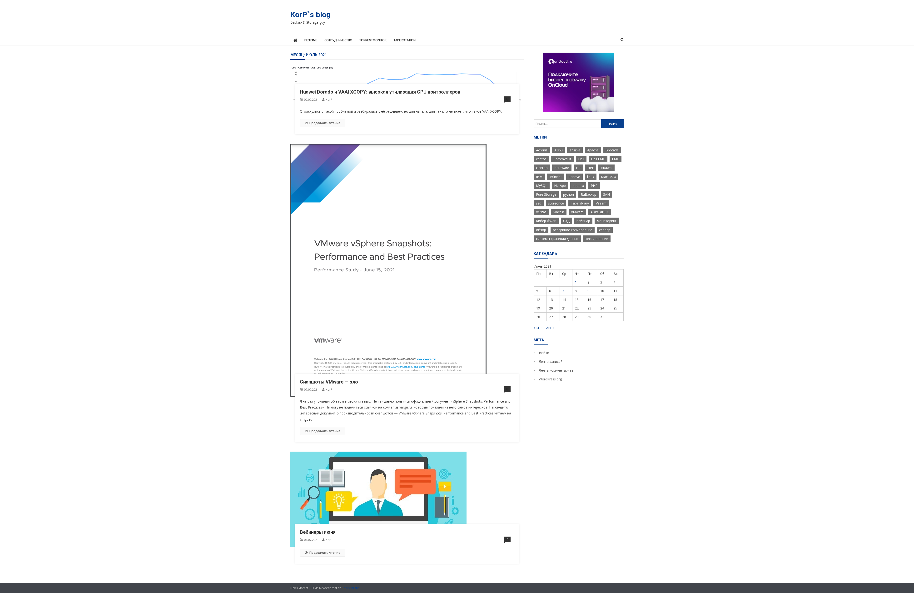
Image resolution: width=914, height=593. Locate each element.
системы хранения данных (557, 238)
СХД (566, 221)
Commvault (562, 159)
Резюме (310, 40)
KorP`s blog (310, 14)
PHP (594, 185)
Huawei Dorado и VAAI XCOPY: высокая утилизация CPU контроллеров (380, 92)
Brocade (612, 150)
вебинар (583, 221)
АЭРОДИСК (600, 212)
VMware (577, 212)
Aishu (558, 150)
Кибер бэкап (546, 221)
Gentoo (542, 167)
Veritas (541, 212)
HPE (590, 167)
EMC (615, 159)
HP (578, 167)
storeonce (556, 203)
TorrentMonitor (373, 40)
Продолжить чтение (324, 123)
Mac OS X (608, 176)
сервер (604, 230)
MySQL (541, 185)
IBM (539, 176)
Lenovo (574, 176)
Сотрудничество (338, 40)
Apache (593, 150)
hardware (562, 167)
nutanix (578, 185)
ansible (575, 150)
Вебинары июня (318, 532)
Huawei (606, 167)
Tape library (580, 203)
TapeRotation (405, 40)
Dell (581, 159)
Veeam (601, 203)
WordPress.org (550, 379)
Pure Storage (546, 194)
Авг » (550, 327)
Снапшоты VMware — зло (329, 382)
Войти (544, 352)
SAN (606, 194)
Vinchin (558, 212)
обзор (541, 230)
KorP (329, 99)
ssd (538, 203)
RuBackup (588, 194)
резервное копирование (572, 230)
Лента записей (550, 361)
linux (590, 176)
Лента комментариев (556, 370)
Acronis (541, 150)
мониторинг (606, 221)
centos (541, 159)
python (568, 194)
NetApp (560, 185)
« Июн (538, 327)
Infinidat (555, 176)
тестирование (596, 238)
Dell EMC (598, 159)
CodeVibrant (350, 588)
